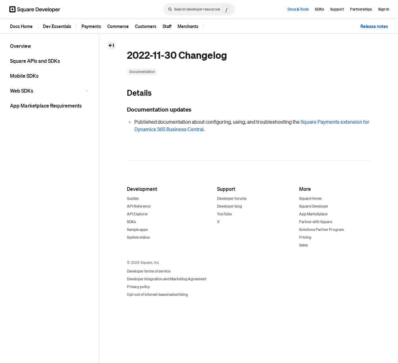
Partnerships (361, 9)
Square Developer (313, 206)
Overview (20, 46)
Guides (133, 198)
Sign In (383, 9)
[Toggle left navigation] (111, 45)
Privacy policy (138, 286)
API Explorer (137, 214)
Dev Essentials (57, 26)
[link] (120, 93)
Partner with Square (315, 221)
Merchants (188, 26)
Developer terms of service (148, 271)
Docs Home (21, 26)
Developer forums (232, 198)
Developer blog (229, 206)
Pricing (305, 237)
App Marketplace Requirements (46, 105)
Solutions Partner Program (321, 229)
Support (337, 9)
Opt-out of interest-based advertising (157, 294)
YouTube (224, 214)
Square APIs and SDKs (35, 60)
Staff (167, 26)
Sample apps (137, 229)
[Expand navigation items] (88, 90)
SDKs (319, 9)
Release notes (374, 26)
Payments (91, 26)
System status (138, 237)
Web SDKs (21, 90)
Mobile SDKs (24, 75)
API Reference (138, 206)
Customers (145, 26)
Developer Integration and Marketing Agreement (166, 279)
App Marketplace (313, 214)
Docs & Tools (298, 9)
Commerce (118, 26)
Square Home (310, 198)
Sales (303, 245)
